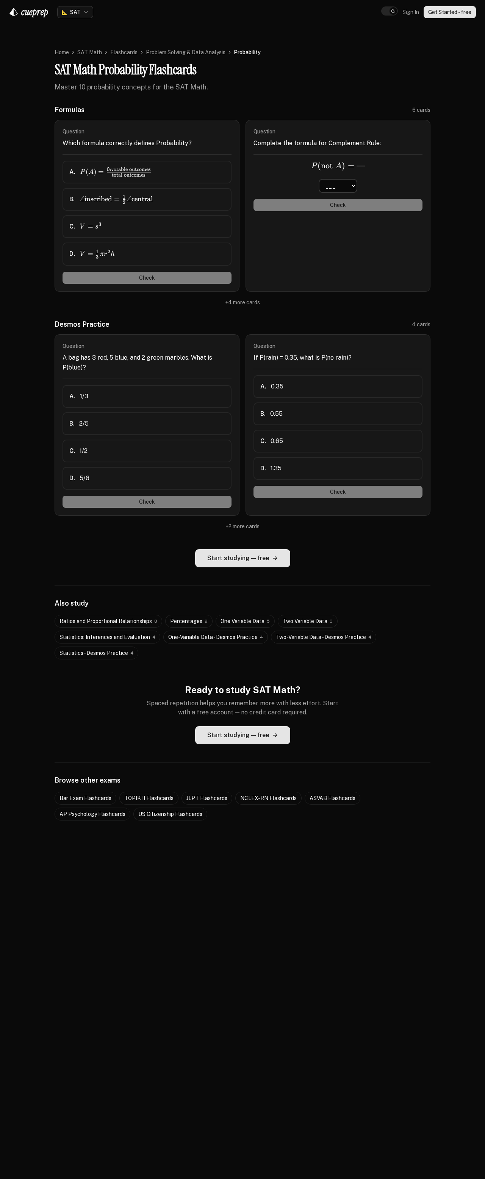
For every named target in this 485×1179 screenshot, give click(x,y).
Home (62, 52)
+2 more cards (242, 526)
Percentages (189, 621)
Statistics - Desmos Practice (96, 653)
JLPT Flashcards (206, 798)
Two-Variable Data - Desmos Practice (323, 637)
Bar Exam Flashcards (85, 798)
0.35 (271, 386)
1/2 (78, 450)
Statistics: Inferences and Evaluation (107, 637)
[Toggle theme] (389, 11)
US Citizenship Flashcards (170, 814)
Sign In (410, 12)
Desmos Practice (82, 324)
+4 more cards (242, 302)
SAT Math (89, 52)
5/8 (79, 478)
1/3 (78, 396)
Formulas (69, 110)
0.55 (271, 413)
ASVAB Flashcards (332, 798)
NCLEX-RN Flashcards (268, 798)
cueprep (34, 12)
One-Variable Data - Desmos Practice (215, 637)
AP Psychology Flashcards (92, 814)
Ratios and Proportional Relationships (108, 621)
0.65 (271, 441)
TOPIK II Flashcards (149, 798)
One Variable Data (245, 621)
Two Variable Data (308, 621)
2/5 (79, 423)
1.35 (271, 468)
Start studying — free (238, 558)
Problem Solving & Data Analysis (185, 52)
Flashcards (124, 52)
